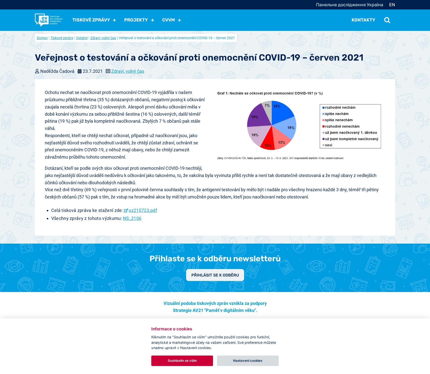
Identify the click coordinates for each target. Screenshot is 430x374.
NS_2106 (132, 218)
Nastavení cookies (247, 361)
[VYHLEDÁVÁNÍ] (387, 19)
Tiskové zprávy (62, 38)
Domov (42, 38)
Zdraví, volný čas (103, 38)
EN (392, 4)
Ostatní (82, 38)
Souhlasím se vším (182, 361)
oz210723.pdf (143, 210)
